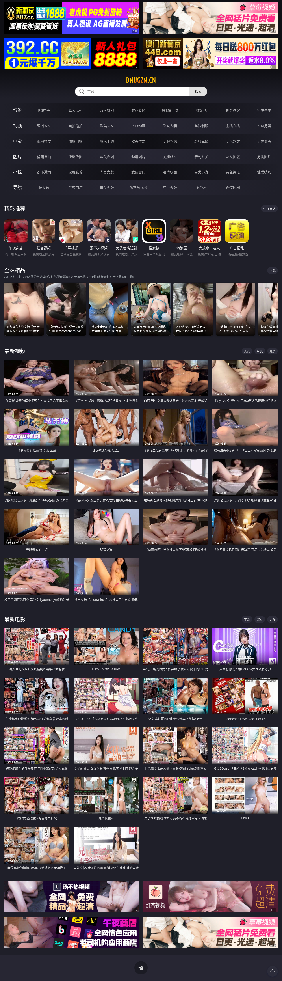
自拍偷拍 (76, 125)
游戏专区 (138, 110)
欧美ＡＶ (107, 125)
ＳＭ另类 (264, 125)
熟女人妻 (170, 125)
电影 (17, 141)
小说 (17, 172)
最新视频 (14, 350)
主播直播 (233, 125)
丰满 (247, 619)
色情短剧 (233, 187)
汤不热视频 (138, 187)
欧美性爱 (138, 141)
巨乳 (260, 351)
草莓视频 (107, 187)
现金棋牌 (233, 110)
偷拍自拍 (76, 141)
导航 (17, 187)
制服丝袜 (170, 141)
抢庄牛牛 (264, 110)
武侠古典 (138, 172)
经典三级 (201, 141)
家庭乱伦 (76, 172)
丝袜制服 (201, 125)
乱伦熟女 (233, 141)
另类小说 (201, 172)
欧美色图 (107, 156)
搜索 (198, 91)
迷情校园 (170, 172)
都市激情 (44, 172)
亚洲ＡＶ (44, 125)
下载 (272, 270)
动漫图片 (138, 156)
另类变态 (264, 141)
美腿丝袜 (170, 156)
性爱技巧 (264, 172)
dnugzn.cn (141, 80)
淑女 (260, 619)
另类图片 (264, 156)
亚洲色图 (76, 156)
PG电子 (44, 110)
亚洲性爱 (44, 141)
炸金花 (201, 110)
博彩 (17, 110)
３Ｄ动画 (138, 125)
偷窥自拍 (44, 156)
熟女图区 (233, 156)
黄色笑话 (233, 172)
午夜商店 (76, 187)
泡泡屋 (201, 187)
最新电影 (14, 619)
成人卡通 (107, 141)
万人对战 (107, 110)
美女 (247, 351)
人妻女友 (107, 172)
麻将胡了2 (170, 110)
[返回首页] (272, 971)
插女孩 (44, 187)
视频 (17, 126)
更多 (272, 351)
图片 (17, 157)
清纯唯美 (201, 156)
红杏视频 (170, 187)
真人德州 (76, 110)
